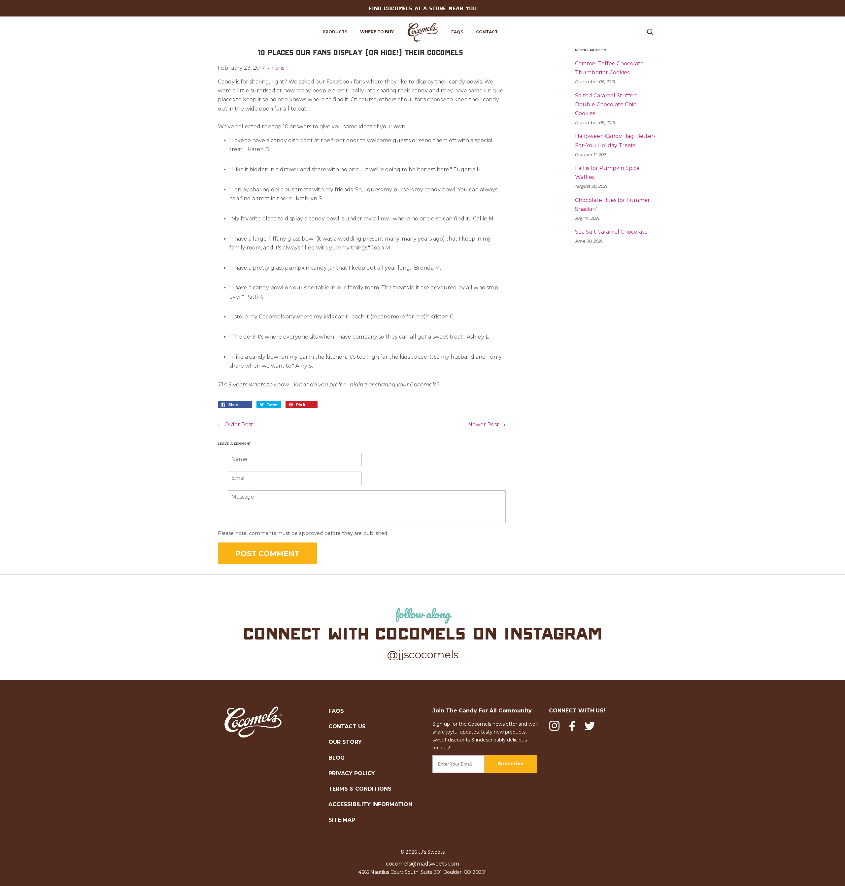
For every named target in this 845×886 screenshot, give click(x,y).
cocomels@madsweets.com (422, 864)
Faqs (457, 31)
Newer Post (483, 424)
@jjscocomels (422, 654)
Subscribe (511, 764)
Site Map (341, 820)
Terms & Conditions (359, 789)
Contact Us (347, 726)
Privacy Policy (351, 773)
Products (334, 31)
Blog (336, 758)
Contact (487, 31)
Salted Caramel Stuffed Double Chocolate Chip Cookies (606, 104)
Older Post (238, 424)
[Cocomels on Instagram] (554, 727)
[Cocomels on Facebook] (572, 726)
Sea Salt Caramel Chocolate (611, 232)
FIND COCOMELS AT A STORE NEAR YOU (423, 8)
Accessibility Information (370, 804)
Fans (278, 68)
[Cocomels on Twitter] (589, 727)
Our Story (345, 742)
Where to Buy (377, 31)
